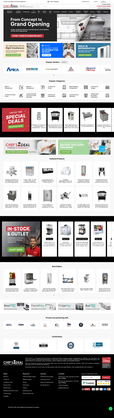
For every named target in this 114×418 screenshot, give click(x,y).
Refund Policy (7, 387)
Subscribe (106, 377)
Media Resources (27, 390)
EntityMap (5, 396)
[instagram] (87, 407)
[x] (81, 407)
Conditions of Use (8, 382)
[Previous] (113, 114)
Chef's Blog (26, 385)
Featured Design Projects (29, 376)
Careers (25, 387)
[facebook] (75, 407)
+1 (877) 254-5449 (103, 6)
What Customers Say (28, 393)
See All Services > (45, 385)
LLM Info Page (7, 393)
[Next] (113, 126)
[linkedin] (84, 407)
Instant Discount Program (46, 376)
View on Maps (62, 378)
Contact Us (6, 379)
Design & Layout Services (47, 382)
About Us (5, 376)
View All (64, 62)
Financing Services (45, 379)
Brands (24, 382)
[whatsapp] (110, 409)
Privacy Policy (7, 385)
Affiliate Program (27, 379)
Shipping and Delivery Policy (10, 390)
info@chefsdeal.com (63, 387)
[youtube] (78, 407)
